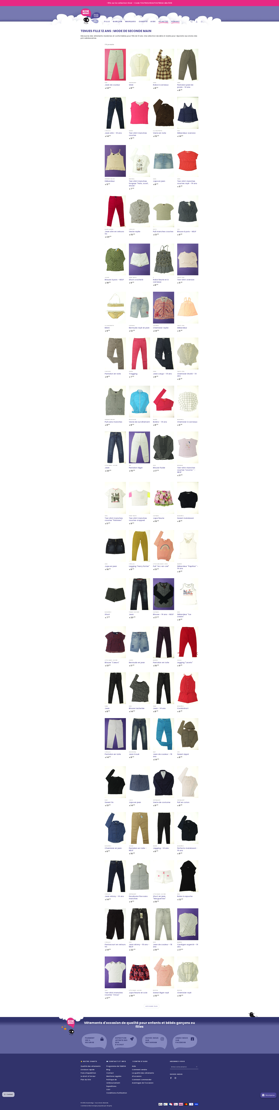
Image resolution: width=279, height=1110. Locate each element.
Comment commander (141, 1080)
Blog (108, 1070)
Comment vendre (139, 1070)
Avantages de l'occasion (142, 1083)
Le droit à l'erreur (88, 1076)
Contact (110, 1073)
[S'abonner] (197, 1067)
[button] (191, 21)
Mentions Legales (113, 1076)
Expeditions (111, 1086)
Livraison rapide (87, 1070)
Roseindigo (90, 1103)
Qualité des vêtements (90, 1066)
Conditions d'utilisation (116, 1093)
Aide (134, 1066)
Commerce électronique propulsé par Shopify (96, 1106)
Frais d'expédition (88, 1073)
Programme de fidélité (116, 1066)
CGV (108, 1089)
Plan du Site (86, 1080)
